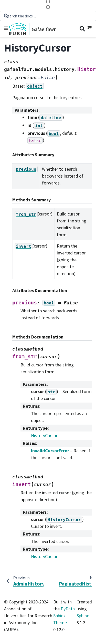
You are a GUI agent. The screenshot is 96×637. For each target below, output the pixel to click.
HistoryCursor (44, 435)
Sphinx (83, 616)
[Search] (82, 29)
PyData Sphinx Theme (64, 615)
